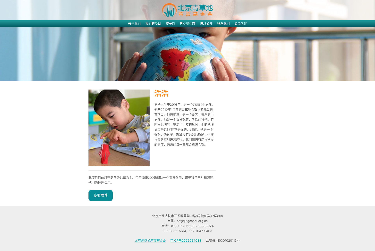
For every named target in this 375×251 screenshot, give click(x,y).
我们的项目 (153, 23)
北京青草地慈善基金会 (150, 240)
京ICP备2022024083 (185, 240)
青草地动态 (187, 23)
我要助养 (101, 195)
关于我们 (134, 23)
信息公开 (206, 23)
